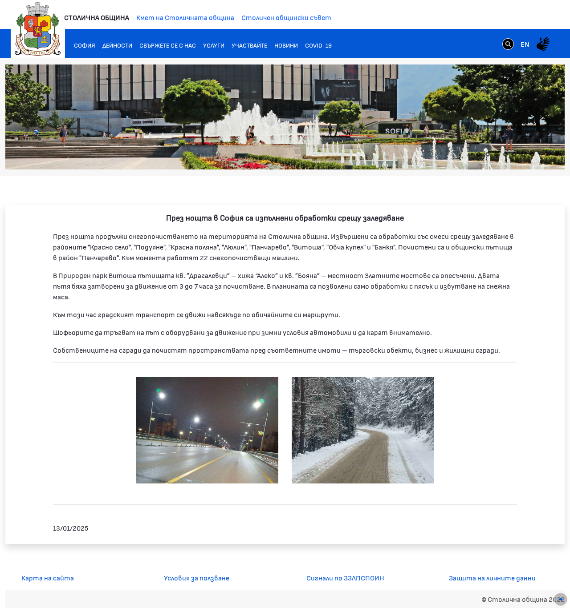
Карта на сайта (47, 577)
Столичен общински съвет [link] (286, 17)
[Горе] (560, 599)
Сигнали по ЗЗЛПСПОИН (345, 577)
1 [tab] (478, 154)
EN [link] (525, 44)
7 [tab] (532, 154)
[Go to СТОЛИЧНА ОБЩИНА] (38, 29)
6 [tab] (523, 154)
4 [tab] (505, 154)
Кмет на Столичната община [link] (185, 17)
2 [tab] (487, 154)
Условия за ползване (196, 577)
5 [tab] (514, 154)
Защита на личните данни (492, 577)
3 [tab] (496, 154)
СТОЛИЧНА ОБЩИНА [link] (96, 17)
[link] (508, 43)
